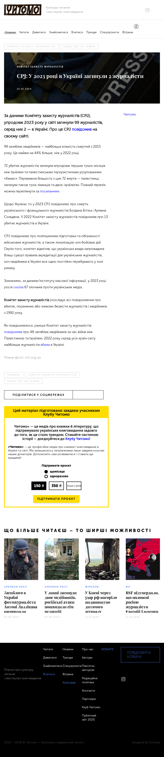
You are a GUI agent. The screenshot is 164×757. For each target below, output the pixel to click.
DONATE (107, 649)
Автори (87, 657)
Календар (69, 682)
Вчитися (77, 32)
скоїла (18, 287)
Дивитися (39, 32)
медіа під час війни (79, 46)
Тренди (91, 32)
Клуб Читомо (91, 707)
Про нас (88, 649)
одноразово (59, 476)
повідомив (82, 129)
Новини (10, 32)
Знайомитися (58, 32)
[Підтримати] (136, 27)
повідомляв (13, 332)
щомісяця (57, 471)
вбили (45, 345)
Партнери (89, 699)
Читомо (130, 114)
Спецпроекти (109, 32)
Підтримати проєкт (56, 499)
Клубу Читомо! (77, 439)
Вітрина (127, 32)
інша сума (74, 485)
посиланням (49, 191)
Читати (24, 32)
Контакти (88, 690)
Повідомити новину (139, 655)
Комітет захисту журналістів (31, 46)
